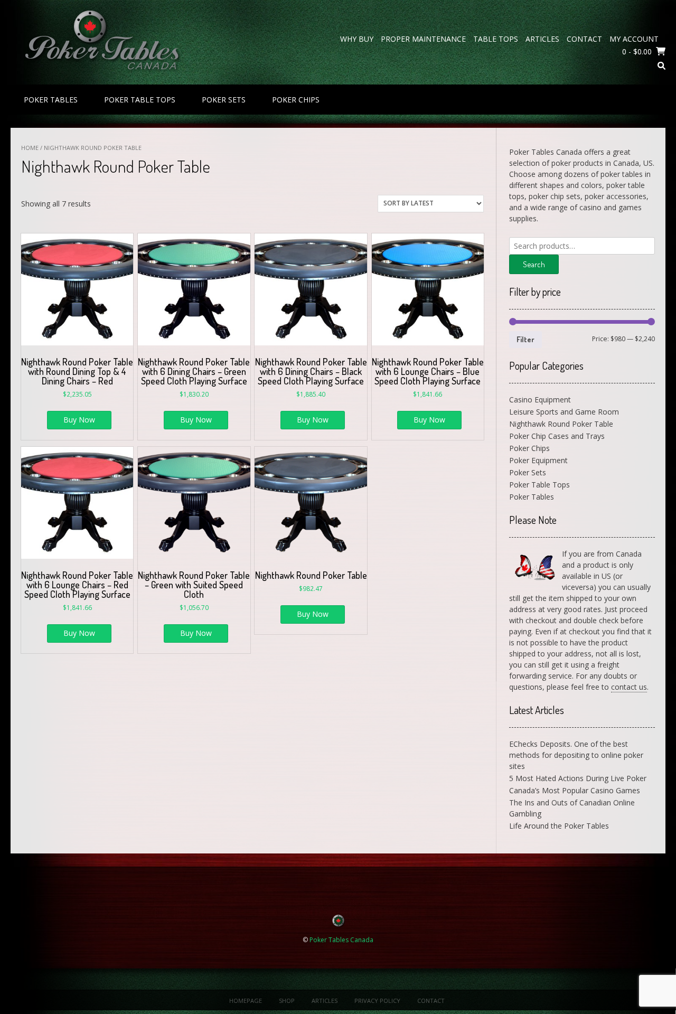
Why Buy (356, 39)
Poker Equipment (538, 460)
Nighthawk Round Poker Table (561, 424)
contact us (629, 687)
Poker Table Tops (139, 100)
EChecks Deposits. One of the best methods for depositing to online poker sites (576, 755)
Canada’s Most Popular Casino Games (574, 790)
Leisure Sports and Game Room (564, 412)
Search (534, 264)
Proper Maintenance (423, 39)
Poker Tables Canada (341, 939)
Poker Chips (296, 100)
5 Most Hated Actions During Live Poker (577, 778)
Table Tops (495, 39)
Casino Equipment (540, 400)
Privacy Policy (377, 1000)
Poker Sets (224, 100)
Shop (287, 1000)
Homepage (245, 1000)
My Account (634, 39)
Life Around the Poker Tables (559, 826)
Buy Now (79, 420)
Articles (542, 39)
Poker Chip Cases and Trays (557, 436)
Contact (584, 39)
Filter (525, 339)
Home (30, 148)
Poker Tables (51, 100)
